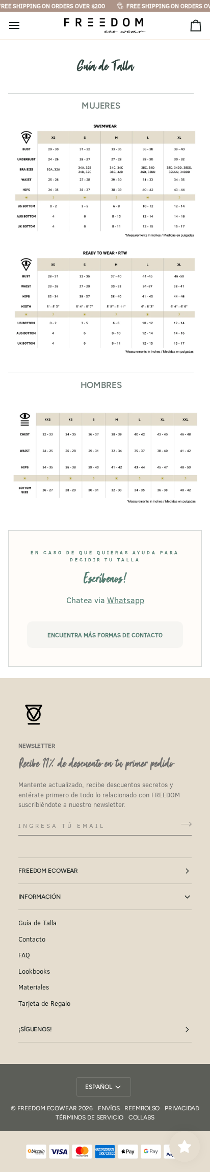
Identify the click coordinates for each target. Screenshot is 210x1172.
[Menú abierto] (23, 26)
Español (98, 1086)
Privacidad (182, 1108)
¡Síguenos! (35, 1029)
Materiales (33, 987)
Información (39, 896)
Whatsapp (125, 599)
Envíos (108, 1108)
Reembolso (142, 1108)
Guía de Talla (37, 922)
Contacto (31, 939)
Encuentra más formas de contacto (105, 635)
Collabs (141, 1117)
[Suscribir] (183, 824)
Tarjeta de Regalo (44, 1003)
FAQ (24, 954)
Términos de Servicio (89, 1117)
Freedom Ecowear (48, 870)
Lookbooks (34, 971)
